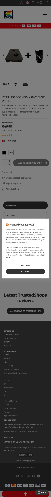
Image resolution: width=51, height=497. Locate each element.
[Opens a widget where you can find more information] (42, 493)
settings (25, 265)
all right (26, 271)
